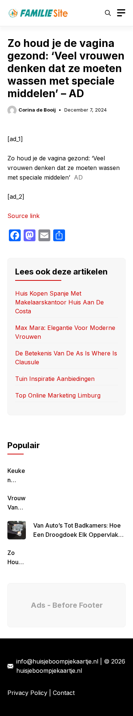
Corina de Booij (37, 110)
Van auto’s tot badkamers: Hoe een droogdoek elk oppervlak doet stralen (77, 535)
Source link (23, 215)
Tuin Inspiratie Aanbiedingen (55, 378)
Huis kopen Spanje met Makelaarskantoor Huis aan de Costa (59, 302)
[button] (108, 13)
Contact (64, 692)
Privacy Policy (27, 692)
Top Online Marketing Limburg (57, 395)
